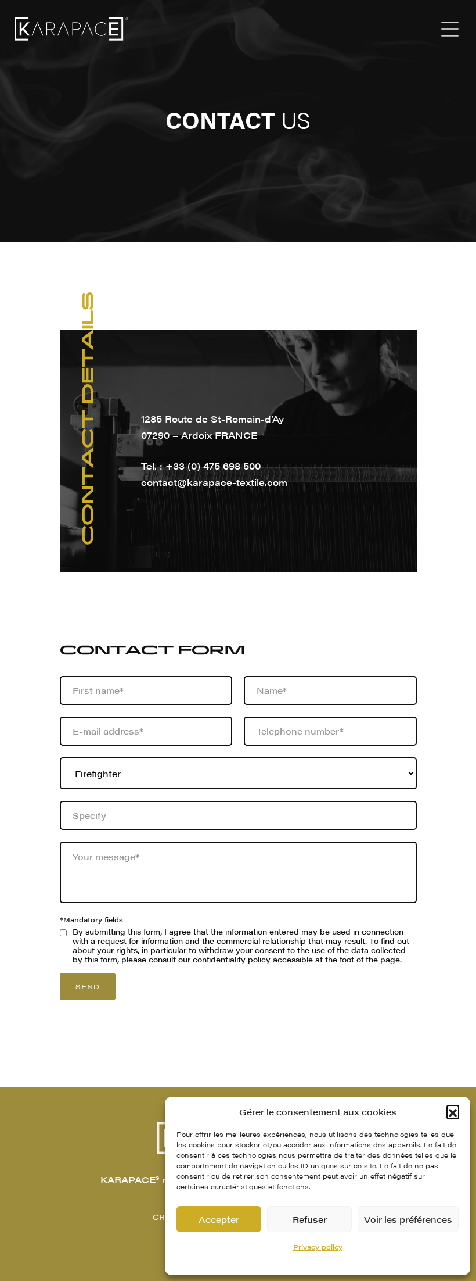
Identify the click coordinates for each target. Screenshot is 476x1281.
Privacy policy (317, 1246)
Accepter (219, 1219)
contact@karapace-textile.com (214, 482)
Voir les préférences (408, 1219)
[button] (453, 1111)
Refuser (310, 1219)
